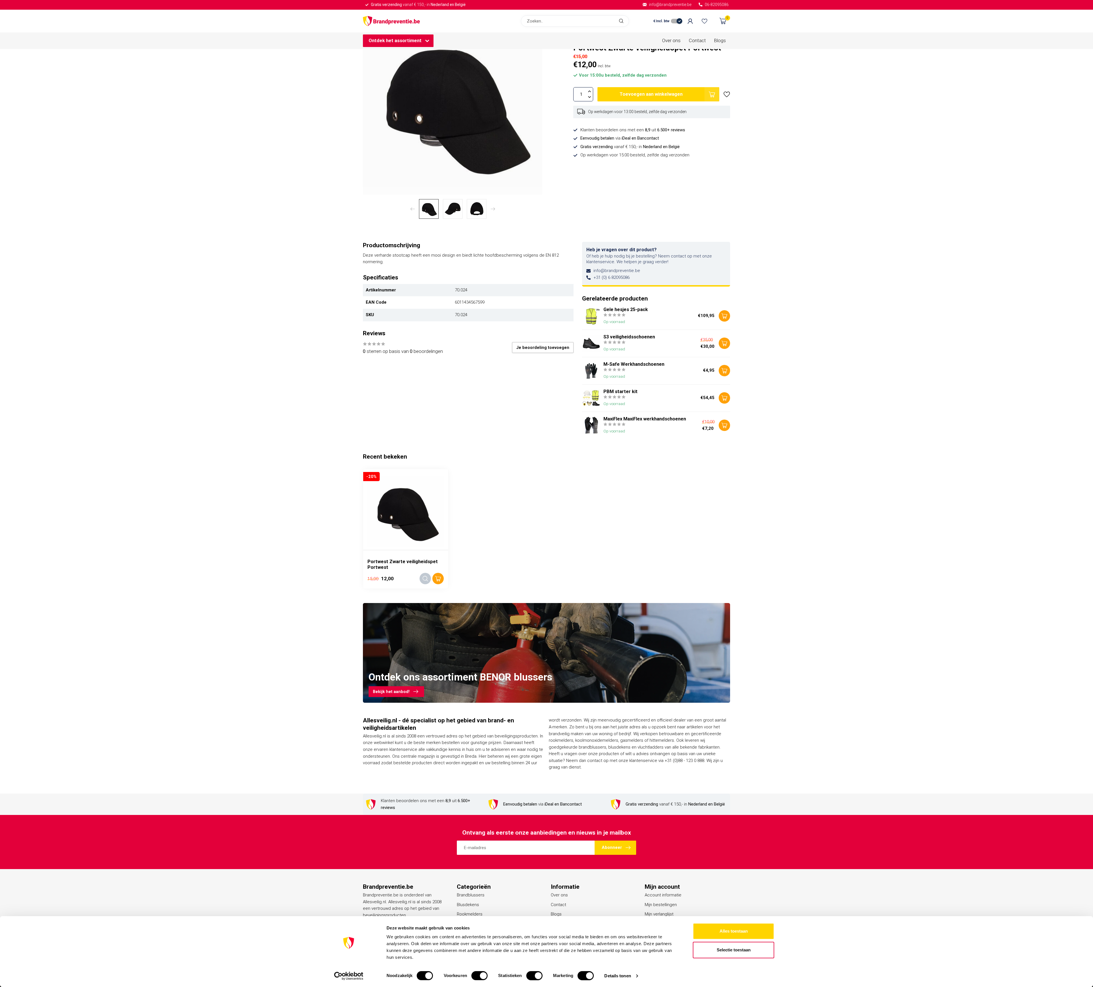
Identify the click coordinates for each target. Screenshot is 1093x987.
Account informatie (663, 895)
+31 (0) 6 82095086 (611, 277)
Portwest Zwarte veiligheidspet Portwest (402, 564)
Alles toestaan (734, 931)
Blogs (720, 40)
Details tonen (617, 975)
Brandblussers (470, 895)
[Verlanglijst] (704, 21)
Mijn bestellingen (661, 904)
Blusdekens (468, 904)
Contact (697, 40)
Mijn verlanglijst (659, 914)
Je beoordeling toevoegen (542, 347)
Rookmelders (469, 914)
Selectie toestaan (734, 949)
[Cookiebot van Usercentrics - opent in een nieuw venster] (349, 976)
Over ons (671, 40)
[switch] (479, 975)
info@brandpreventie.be (616, 270)
